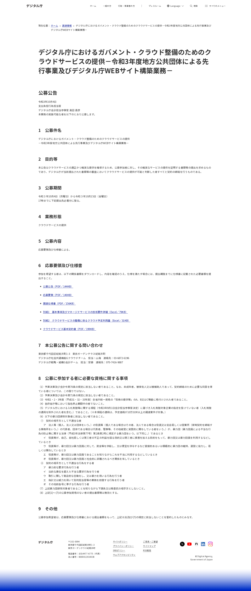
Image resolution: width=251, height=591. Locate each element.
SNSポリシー (119, 550)
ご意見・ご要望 (150, 541)
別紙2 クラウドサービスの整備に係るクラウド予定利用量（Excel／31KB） (86, 320)
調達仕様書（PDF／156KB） (59, 303)
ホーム (54, 25)
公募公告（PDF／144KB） (58, 286)
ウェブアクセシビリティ (124, 554)
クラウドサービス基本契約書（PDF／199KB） (69, 329)
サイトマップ (149, 545)
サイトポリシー (120, 541)
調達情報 (67, 25)
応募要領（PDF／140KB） (58, 295)
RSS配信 (147, 550)
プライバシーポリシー (123, 545)
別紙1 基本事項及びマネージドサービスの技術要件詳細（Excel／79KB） (85, 312)
